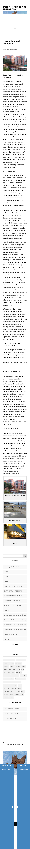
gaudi (22, 669)
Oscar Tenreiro (8, 47)
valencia (11, 694)
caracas (23, 660)
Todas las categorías (12, 49)
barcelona (18, 660)
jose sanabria (23, 675)
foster (10, 669)
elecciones (18, 666)
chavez (12, 663)
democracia (6, 666)
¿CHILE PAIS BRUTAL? (12, 714)
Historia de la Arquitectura (12, 605)
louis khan (6, 682)
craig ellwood (18, 663)
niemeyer (15, 685)
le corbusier (23, 678)
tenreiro (22, 691)
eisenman (12, 666)
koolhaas (12, 678)
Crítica (6, 581)
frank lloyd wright (16, 669)
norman (20, 685)
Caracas (6, 572)
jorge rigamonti (7, 675)
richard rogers (6, 691)
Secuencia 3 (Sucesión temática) (15, 625)
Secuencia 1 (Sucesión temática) (15, 615)
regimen (20, 688)
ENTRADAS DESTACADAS (13, 596)
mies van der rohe (7, 685)
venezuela (17, 694)
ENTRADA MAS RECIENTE (13, 591)
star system (17, 691)
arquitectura (12, 660)
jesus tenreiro (19, 672)
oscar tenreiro (13, 688)
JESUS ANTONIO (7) (11, 718)
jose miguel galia (15, 675)
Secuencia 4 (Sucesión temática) (15, 629)
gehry (5, 672)
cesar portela (6, 663)
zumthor (11, 697)
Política (5, 49)
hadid (9, 672)
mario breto (18, 682)
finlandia (5, 669)
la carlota (17, 678)
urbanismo (6, 694)
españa (23, 666)
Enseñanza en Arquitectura (13, 586)
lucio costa (12, 682)
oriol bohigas (6, 688)
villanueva (6, 697)
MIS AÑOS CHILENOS (11, 709)
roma (12, 691)
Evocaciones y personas (12, 600)
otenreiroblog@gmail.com (15, 744)
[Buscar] (25, 556)
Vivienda (7, 639)
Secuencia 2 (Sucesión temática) (15, 620)
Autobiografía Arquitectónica (13, 567)
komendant (6, 678)
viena (22, 694)
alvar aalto (6, 660)
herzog (13, 672)
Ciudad (21, 47)
